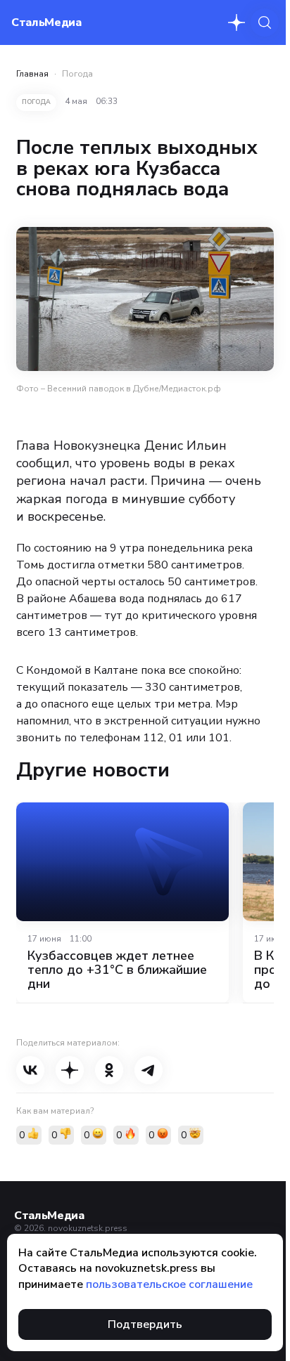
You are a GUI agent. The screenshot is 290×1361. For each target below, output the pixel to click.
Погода (77, 73)
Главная (32, 73)
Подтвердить (145, 1324)
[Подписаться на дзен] (236, 22)
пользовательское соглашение (169, 1284)
